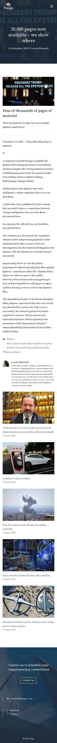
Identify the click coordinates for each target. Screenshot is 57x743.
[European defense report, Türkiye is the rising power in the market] (28, 615)
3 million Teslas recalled (16, 478)
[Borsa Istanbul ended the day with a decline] (28, 569)
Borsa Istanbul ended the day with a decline (26, 575)
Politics (10, 339)
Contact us (28, 680)
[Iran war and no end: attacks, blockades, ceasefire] (28, 518)
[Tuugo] (8, 6)
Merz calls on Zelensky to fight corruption (29, 343)
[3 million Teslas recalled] (28, 472)
